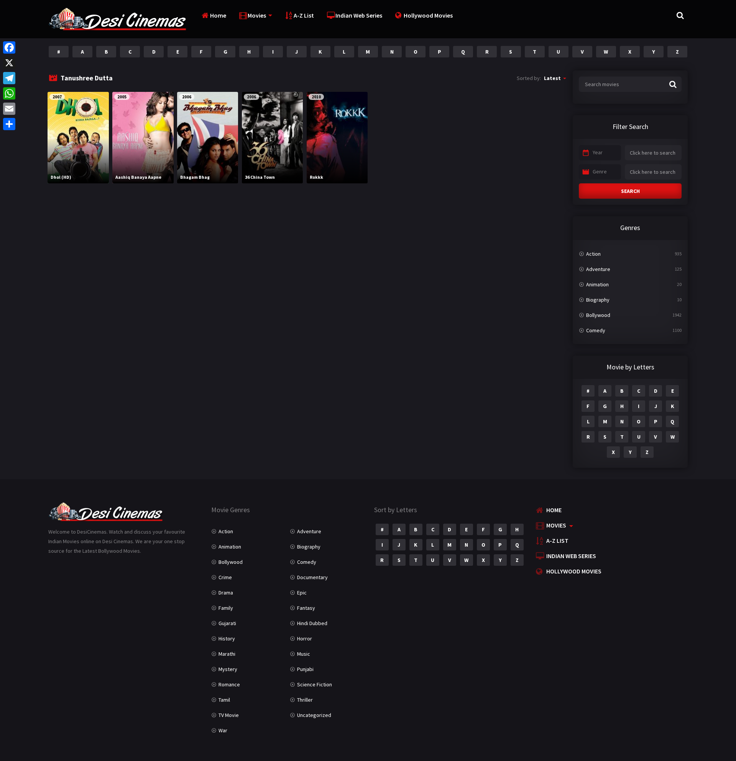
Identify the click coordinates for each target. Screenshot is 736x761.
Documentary (312, 577)
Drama (226, 592)
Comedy (595, 330)
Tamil (224, 699)
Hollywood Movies (428, 15)
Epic (302, 592)
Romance (229, 684)
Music (303, 653)
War (223, 730)
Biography (598, 299)
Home (218, 15)
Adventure (598, 269)
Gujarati (227, 623)
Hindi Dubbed (312, 623)
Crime (225, 577)
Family (226, 607)
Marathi (227, 653)
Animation (597, 284)
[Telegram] (9, 78)
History (227, 638)
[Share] (9, 124)
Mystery (228, 669)
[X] (9, 62)
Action (593, 253)
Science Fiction (314, 684)
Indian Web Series (358, 15)
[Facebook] (9, 47)
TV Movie (229, 715)
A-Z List (304, 15)
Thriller (305, 699)
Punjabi (305, 669)
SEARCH (630, 191)
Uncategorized (314, 715)
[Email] (9, 108)
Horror (304, 638)
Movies (257, 15)
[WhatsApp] (9, 93)
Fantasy (306, 607)
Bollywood (598, 315)
